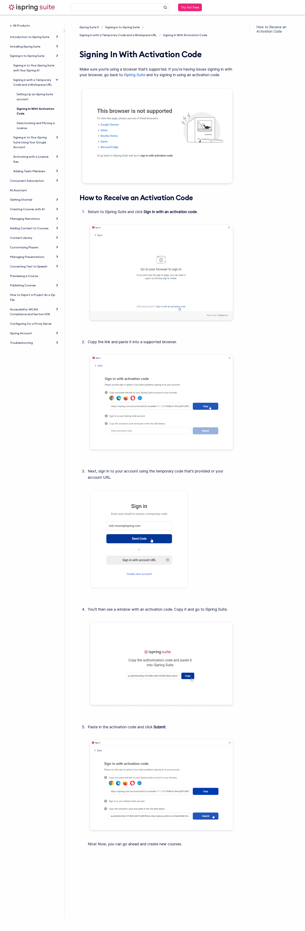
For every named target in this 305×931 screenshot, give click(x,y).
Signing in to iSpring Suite (27, 56)
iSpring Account (21, 333)
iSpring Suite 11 (89, 27)
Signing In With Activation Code (35, 111)
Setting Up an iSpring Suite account (35, 96)
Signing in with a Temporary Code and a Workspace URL (32, 82)
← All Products (20, 25)
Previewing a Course (24, 276)
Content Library (21, 238)
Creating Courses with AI (27, 209)
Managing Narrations (25, 219)
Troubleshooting (21, 343)
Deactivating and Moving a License (36, 125)
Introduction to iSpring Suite (29, 37)
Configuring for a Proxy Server (31, 324)
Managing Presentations (27, 257)
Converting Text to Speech (28, 266)
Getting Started (21, 199)
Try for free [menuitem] (190, 7)
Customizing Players (24, 247)
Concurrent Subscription (27, 181)
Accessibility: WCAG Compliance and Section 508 (30, 311)
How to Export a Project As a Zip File (32, 297)
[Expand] (57, 36)
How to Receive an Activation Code (271, 29)
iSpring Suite (134, 75)
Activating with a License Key (30, 159)
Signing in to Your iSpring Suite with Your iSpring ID (33, 67)
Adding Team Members (29, 171)
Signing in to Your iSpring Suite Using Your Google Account (30, 142)
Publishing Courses (23, 285)
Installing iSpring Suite (25, 46)
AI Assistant (18, 190)
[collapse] (57, 79)
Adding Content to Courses (29, 228)
